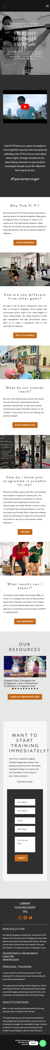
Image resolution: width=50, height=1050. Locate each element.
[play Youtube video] (25, 107)
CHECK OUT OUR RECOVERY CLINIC (24, 697)
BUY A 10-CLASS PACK (25, 335)
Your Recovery (25, 907)
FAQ (25, 911)
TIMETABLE (25, 532)
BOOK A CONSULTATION (25, 425)
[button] (13, 688)
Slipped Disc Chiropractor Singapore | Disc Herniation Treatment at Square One (21, 683)
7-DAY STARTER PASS (25, 242)
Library (25, 903)
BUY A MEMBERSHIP (25, 621)
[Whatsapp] (42, 1043)
